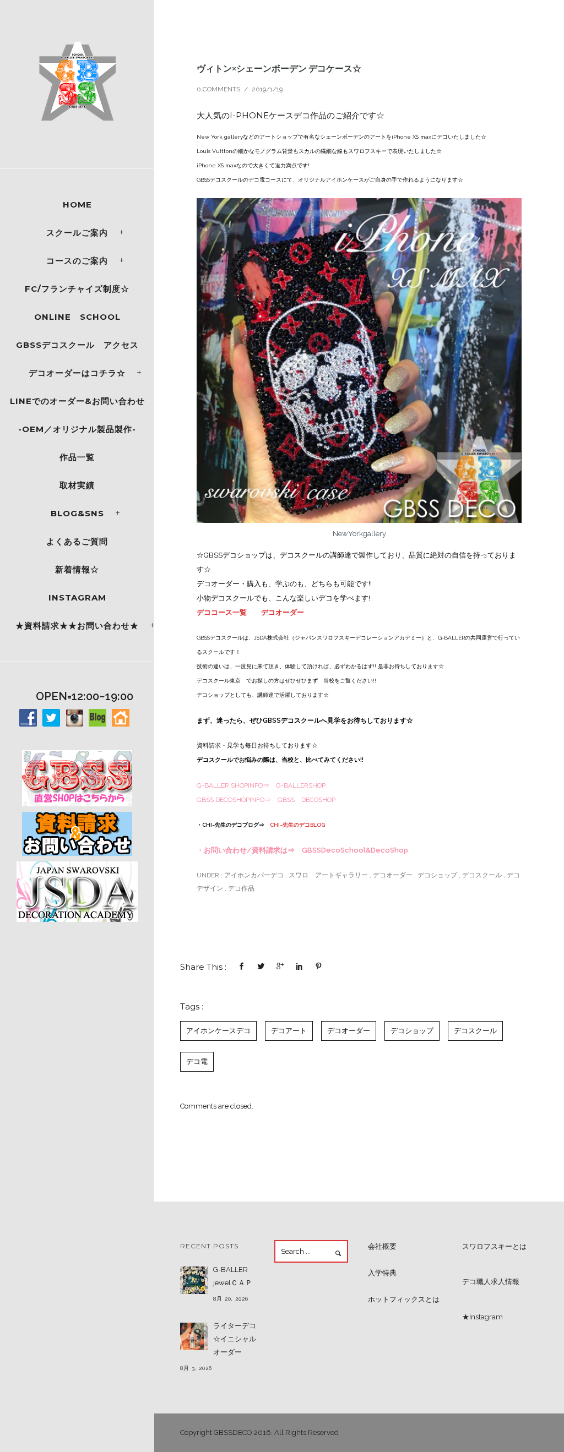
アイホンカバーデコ (253, 875)
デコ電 (197, 1061)
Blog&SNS (77, 513)
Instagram (77, 597)
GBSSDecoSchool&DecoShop (355, 850)
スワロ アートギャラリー (328, 875)
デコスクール (482, 875)
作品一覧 (77, 457)
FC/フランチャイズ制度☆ (77, 288)
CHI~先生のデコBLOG (297, 825)
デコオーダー (282, 612)
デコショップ (437, 875)
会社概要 (382, 1246)
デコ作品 (241, 888)
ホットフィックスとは (404, 1299)
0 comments (218, 89)
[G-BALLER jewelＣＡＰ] (194, 1280)
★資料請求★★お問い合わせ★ (77, 625)
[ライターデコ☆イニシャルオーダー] (194, 1336)
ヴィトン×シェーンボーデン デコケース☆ (279, 68)
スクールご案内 (77, 232)
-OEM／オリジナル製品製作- (77, 429)
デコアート (289, 1031)
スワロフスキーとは (494, 1246)
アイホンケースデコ (218, 1031)
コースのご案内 (77, 260)
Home (77, 204)
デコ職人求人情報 (490, 1282)
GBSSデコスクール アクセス (77, 345)
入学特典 (382, 1273)
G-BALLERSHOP (301, 785)
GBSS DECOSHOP (306, 800)
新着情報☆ (77, 569)
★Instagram (482, 1317)
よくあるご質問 (77, 541)
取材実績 (77, 485)
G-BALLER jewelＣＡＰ (232, 1276)
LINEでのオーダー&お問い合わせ (77, 401)
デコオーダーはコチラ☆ (77, 373)
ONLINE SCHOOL (77, 317)
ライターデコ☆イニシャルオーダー (234, 1339)
